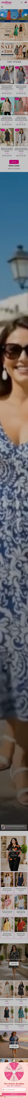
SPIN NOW (14, 1094)
